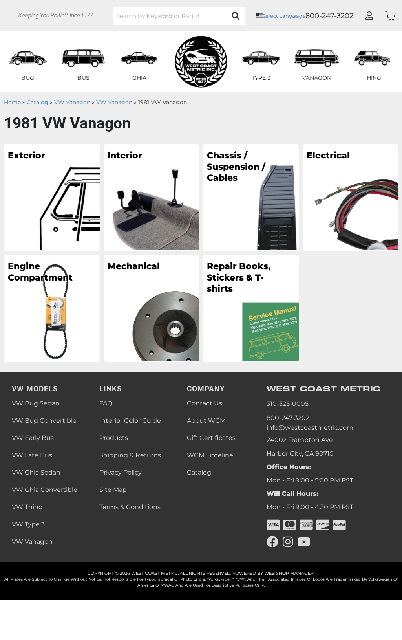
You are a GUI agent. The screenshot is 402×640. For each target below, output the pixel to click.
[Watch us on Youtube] (304, 542)
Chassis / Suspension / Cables (236, 166)
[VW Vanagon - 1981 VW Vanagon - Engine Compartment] (52, 308)
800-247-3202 (288, 418)
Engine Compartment (40, 272)
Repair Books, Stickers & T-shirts (238, 277)
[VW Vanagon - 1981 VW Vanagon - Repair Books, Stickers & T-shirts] (251, 308)
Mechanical (134, 266)
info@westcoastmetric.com (310, 427)
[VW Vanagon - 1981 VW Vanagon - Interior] (151, 197)
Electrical (328, 155)
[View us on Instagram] (288, 542)
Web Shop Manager (289, 573)
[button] (179, 16)
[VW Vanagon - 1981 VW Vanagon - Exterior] (52, 197)
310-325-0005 (288, 403)
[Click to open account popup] (369, 16)
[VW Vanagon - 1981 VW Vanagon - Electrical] (350, 197)
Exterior (26, 155)
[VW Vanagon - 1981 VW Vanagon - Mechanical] (151, 308)
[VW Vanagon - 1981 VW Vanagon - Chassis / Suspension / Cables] (251, 197)
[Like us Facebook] (272, 542)
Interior (125, 155)
